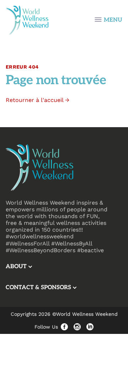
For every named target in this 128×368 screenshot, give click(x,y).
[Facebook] (64, 326)
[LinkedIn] (90, 326)
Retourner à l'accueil (37, 100)
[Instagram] (77, 326)
